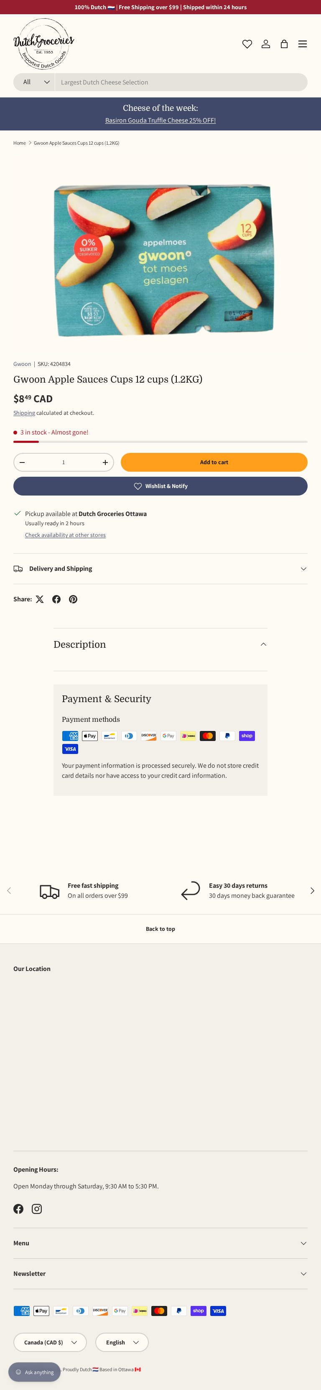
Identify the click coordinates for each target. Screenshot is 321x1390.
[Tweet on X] (39, 599)
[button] (284, 44)
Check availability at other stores (65, 535)
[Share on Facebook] (56, 599)
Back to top (160, 929)
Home (19, 143)
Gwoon (22, 364)
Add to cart (214, 462)
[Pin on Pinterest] (73, 599)
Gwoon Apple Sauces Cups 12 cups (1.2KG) (77, 143)
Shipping (24, 412)
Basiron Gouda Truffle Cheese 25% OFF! (160, 120)
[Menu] (302, 44)
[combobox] (160, 82)
